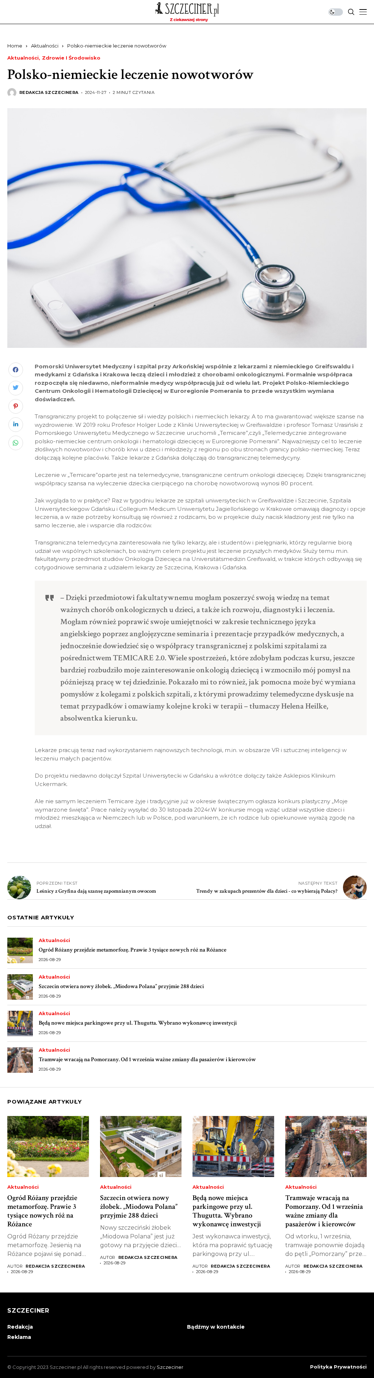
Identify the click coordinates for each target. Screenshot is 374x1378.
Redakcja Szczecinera (49, 92)
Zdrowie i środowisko (71, 58)
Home (14, 46)
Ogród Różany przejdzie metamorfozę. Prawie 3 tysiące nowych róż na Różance (132, 950)
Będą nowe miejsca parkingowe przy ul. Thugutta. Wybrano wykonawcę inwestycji (138, 1023)
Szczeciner (170, 1367)
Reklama (19, 1337)
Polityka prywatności (338, 1367)
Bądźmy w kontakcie (216, 1327)
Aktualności (44, 46)
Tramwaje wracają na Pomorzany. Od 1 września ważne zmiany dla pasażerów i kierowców (147, 1059)
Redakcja (20, 1327)
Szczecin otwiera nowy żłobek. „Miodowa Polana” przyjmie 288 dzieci (121, 986)
